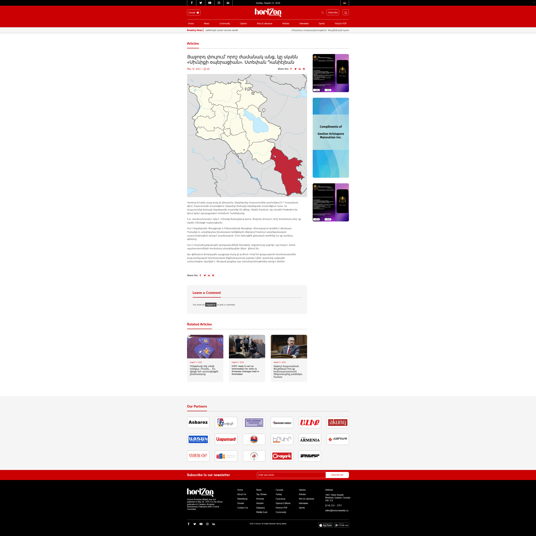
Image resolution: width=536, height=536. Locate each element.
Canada (279, 489)
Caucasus (280, 498)
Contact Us (242, 507)
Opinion (243, 23)
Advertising (242, 498)
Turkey (279, 494)
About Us (241, 494)
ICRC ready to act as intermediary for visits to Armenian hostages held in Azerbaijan (245, 370)
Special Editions (283, 503)
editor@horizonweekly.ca (336, 510)
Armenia (260, 498)
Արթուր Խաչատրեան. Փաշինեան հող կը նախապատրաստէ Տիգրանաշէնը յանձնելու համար (288, 371)
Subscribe (333, 12)
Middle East (261, 512)
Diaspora (260, 507)
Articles (285, 23)
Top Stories (261, 494)
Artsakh (260, 503)
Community (224, 23)
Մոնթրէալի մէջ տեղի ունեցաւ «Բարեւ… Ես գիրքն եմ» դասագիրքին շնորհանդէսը (204, 370)
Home (191, 23)
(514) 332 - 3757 (333, 505)
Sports (322, 23)
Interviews (304, 23)
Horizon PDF (341, 23)
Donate (192, 12)
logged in (211, 304)
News (206, 23)
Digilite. (284, 524)
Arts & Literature (264, 23)
